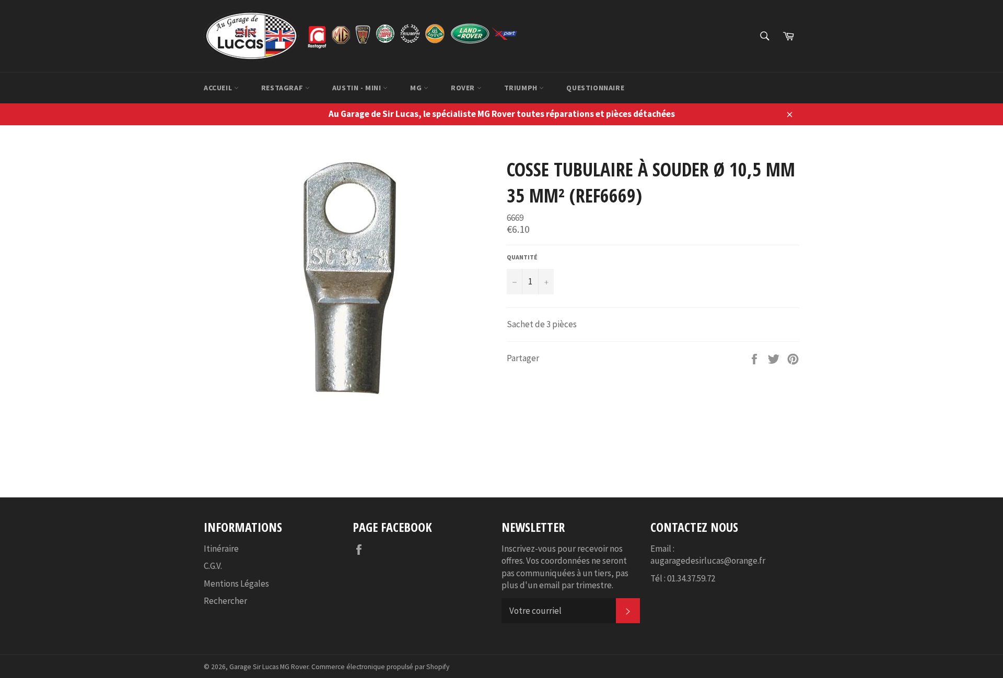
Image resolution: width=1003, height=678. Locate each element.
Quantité (522, 257)
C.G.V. (213, 566)
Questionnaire (595, 87)
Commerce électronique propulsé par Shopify (380, 666)
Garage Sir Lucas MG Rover (268, 666)
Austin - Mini (357, 87)
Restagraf (283, 87)
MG (417, 87)
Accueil (219, 87)
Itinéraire (221, 548)
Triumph (522, 87)
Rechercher (225, 600)
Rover (464, 87)
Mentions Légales (236, 583)
